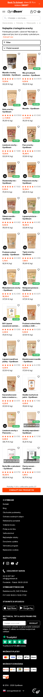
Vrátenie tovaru (9, 525)
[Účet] (31, 11)
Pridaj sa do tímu (9, 529)
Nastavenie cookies (11, 550)
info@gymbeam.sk (10, 579)
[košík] (39, 12)
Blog (4, 508)
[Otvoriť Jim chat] (37, 691)
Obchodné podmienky (12, 512)
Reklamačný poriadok (11, 521)
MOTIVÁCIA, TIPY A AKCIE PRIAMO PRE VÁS (19, 617)
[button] (21, 4)
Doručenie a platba (10, 542)
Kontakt (6, 504)
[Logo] (15, 11)
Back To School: (15, 2)
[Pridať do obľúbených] (19, 54)
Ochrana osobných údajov (13, 517)
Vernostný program (10, 546)
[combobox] (21, 18)
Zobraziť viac (8, 37)
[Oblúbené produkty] (34, 11)
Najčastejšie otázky (10, 537)
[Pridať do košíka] (5, 68)
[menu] (3, 11)
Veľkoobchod (8, 533)
